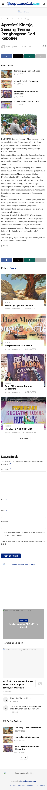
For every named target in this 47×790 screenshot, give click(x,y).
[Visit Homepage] (23, 3)
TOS (36, 786)
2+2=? (3, 544)
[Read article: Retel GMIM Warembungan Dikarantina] (6, 94)
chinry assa (12, 47)
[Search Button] (44, 3)
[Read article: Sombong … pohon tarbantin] (6, 74)
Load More (23, 439)
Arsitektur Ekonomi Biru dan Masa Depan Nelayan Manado (18, 684)
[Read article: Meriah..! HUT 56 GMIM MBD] (6, 104)
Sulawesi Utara (12, 19)
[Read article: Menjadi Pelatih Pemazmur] (6, 84)
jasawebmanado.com (28, 781)
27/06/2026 (19, 105)
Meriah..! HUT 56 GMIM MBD (26, 102)
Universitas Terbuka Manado (21, 698)
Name (4, 500)
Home (3, 19)
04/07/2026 (19, 97)
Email (4, 510)
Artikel (7, 302)
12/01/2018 (26, 47)
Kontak (42, 786)
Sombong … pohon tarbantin (27, 71)
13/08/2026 (19, 74)
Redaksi (30, 786)
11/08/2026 (19, 84)
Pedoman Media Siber (17, 786)
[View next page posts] (25, 757)
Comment (6, 469)
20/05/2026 (24, 632)
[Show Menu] (3, 3)
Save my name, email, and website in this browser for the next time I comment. (24, 533)
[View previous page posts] (21, 757)
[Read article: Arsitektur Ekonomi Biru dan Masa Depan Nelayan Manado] (23, 663)
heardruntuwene (13, 309)
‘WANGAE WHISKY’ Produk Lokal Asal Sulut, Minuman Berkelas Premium (25, 707)
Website (4, 521)
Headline (8, 383)
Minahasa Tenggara (24, 19)
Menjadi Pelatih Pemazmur (26, 81)
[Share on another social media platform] (40, 56)
